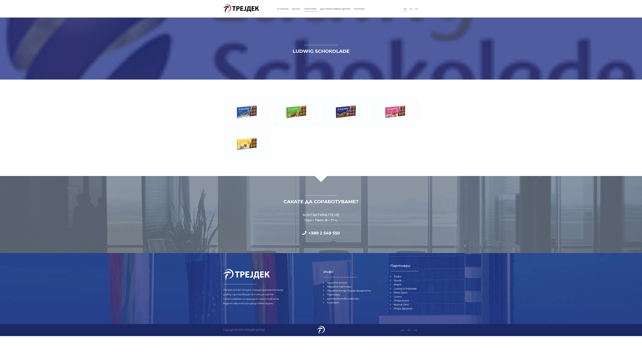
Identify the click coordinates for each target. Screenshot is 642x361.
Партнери (310, 9)
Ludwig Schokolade (405, 288)
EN (410, 9)
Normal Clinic (401, 304)
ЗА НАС (296, 9)
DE (416, 9)
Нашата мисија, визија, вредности (349, 290)
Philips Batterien (403, 308)
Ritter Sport (400, 292)
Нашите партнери (339, 286)
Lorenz (398, 296)
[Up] (635, 357)
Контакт (359, 9)
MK (405, 9)
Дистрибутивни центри (335, 9)
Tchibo (397, 276)
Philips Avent (401, 300)
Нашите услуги (337, 282)
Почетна (283, 9)
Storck (397, 280)
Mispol (397, 284)
